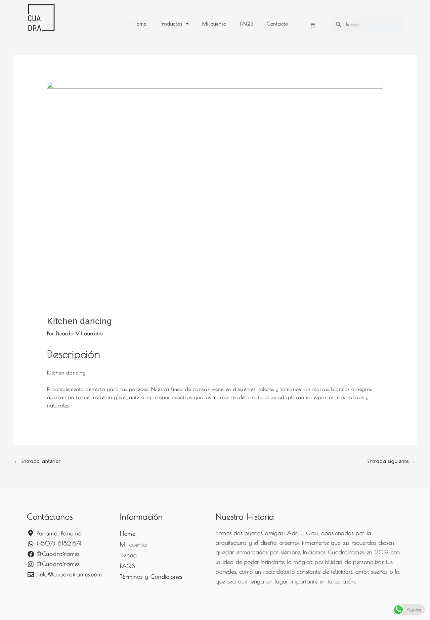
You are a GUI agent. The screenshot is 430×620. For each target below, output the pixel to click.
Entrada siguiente (392, 461)
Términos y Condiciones (151, 576)
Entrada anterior (37, 461)
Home (139, 24)
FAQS (246, 24)
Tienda (128, 555)
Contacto (277, 24)
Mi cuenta (214, 24)
